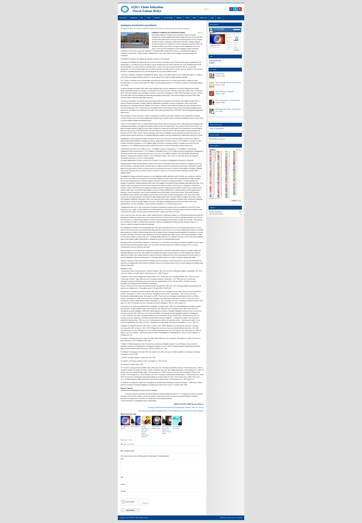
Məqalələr (157, 17)
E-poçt (123, 484)
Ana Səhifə (123, 17)
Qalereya (179, 17)
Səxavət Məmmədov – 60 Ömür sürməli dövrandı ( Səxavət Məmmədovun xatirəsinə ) (145, 431)
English (212, 63)
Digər (212, 17)
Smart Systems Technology (234, 517)
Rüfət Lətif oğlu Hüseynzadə (176, 427)
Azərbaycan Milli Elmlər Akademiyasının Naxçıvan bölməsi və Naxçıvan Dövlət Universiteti (163, 28)
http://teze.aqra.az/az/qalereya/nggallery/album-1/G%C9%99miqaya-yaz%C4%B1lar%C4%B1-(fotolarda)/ (171, 411)
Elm (142, 17)
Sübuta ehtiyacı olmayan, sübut (156, 427)
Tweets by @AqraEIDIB (216, 128)
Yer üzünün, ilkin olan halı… (125, 427)
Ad (122, 477)
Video (187, 17)
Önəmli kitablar (168, 17)
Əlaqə (219, 17)
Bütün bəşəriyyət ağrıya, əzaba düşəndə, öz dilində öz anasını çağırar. (166, 430)
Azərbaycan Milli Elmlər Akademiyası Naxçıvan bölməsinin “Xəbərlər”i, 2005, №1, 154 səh (175, 407)
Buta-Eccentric (134, 426)
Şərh (123, 459)
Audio (194, 17)
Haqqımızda (203, 17)
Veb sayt (123, 491)
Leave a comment (128, 444)
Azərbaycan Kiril (215, 60)
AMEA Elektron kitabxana (217, 139)
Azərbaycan (133, 17)
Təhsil (148, 17)
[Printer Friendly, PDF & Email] (200, 32)
